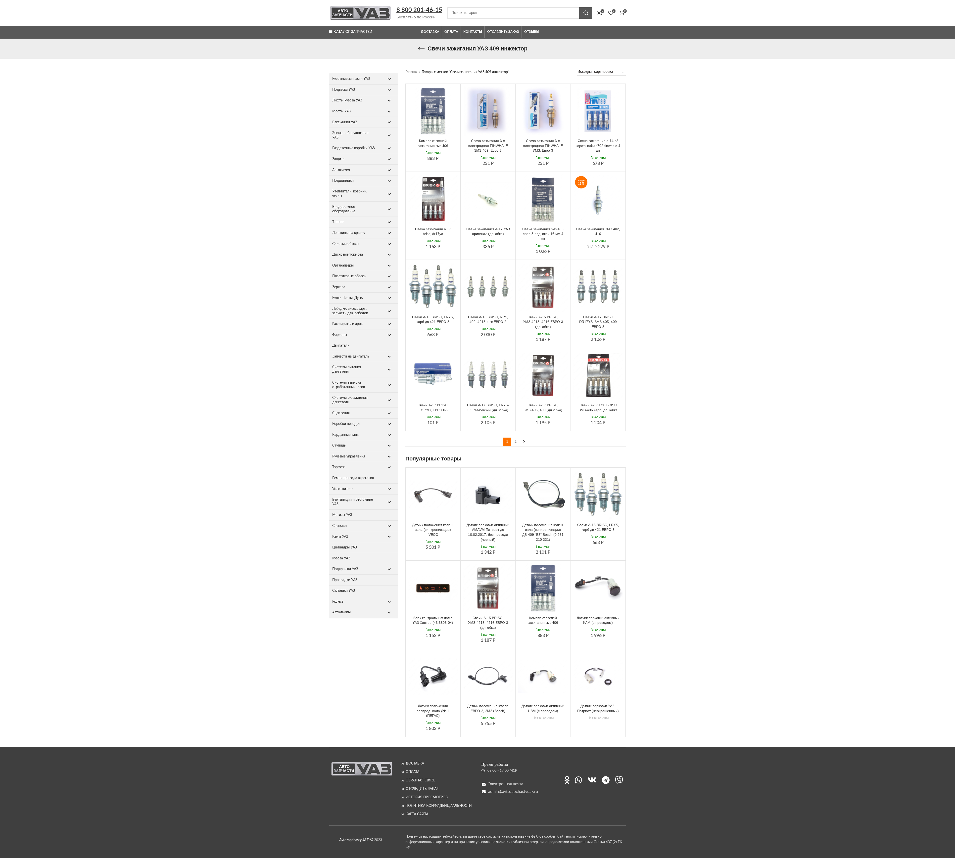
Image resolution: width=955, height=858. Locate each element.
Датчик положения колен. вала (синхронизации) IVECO (433, 530)
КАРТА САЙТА (417, 814)
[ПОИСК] (585, 13)
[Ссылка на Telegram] (605, 780)
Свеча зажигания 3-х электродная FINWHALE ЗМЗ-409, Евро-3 (488, 145)
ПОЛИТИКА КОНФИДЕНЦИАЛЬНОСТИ (439, 806)
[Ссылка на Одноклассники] (567, 780)
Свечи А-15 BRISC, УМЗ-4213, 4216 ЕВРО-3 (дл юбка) (543, 322)
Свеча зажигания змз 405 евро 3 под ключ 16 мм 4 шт (543, 234)
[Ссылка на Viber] (619, 780)
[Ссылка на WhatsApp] (578, 780)
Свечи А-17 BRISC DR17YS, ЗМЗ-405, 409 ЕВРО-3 (598, 322)
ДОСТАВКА (415, 763)
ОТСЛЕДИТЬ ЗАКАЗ (422, 789)
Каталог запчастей (353, 32)
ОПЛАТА (412, 772)
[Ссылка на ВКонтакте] (592, 780)
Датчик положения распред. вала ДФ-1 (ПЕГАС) (433, 711)
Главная (411, 72)
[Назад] (421, 49)
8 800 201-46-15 (419, 10)
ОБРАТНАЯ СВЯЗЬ (420, 780)
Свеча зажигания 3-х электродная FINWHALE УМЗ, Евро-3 (543, 145)
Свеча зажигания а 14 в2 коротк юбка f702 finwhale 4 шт (598, 145)
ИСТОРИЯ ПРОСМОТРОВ (427, 797)
